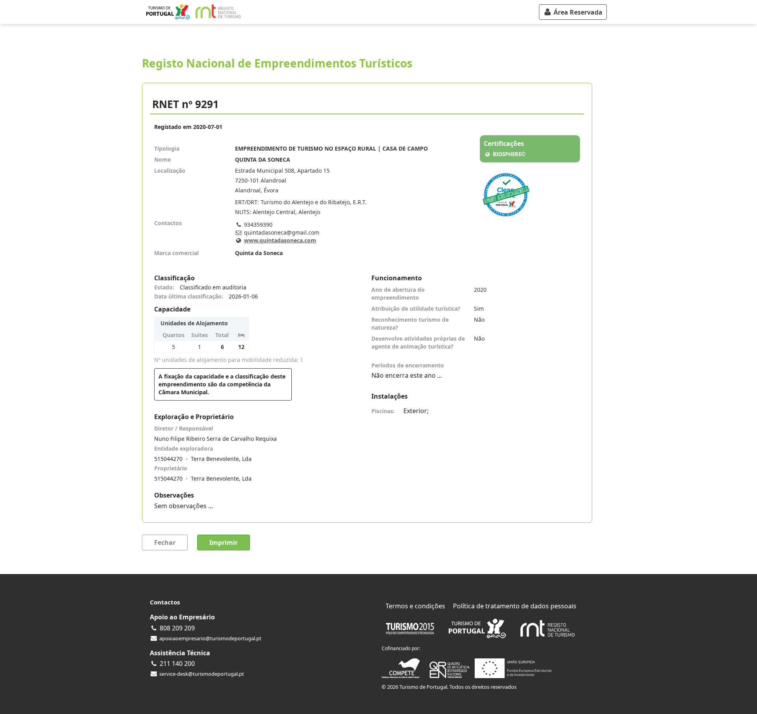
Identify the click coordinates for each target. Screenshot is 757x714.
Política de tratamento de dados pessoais (514, 606)
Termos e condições (415, 606)
